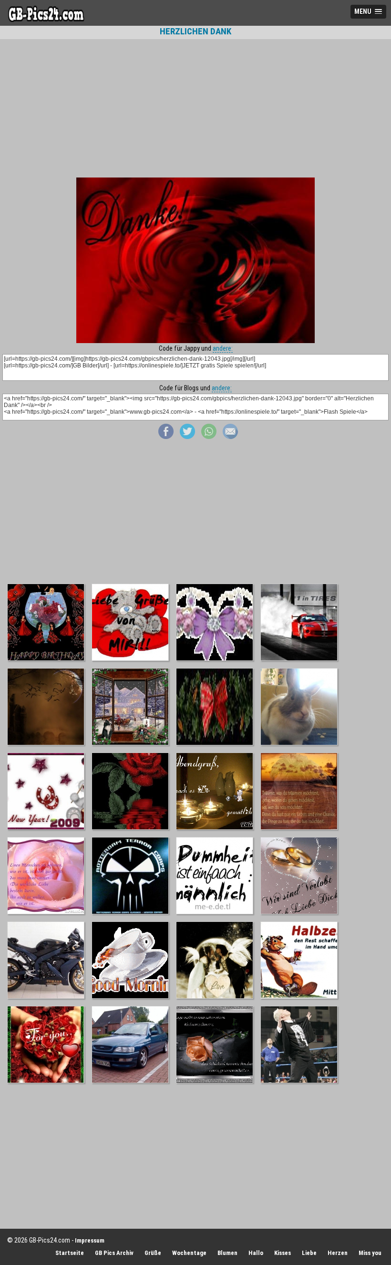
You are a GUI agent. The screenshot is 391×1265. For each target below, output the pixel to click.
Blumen (227, 1252)
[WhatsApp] (208, 436)
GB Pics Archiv (114, 1252)
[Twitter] (187, 436)
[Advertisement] (195, 108)
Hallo (255, 1252)
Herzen (338, 1252)
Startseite (69, 1252)
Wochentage (189, 1252)
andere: (223, 348)
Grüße (152, 1252)
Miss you (370, 1252)
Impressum (89, 1240)
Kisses (282, 1252)
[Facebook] (166, 436)
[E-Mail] (230, 436)
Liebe (309, 1252)
